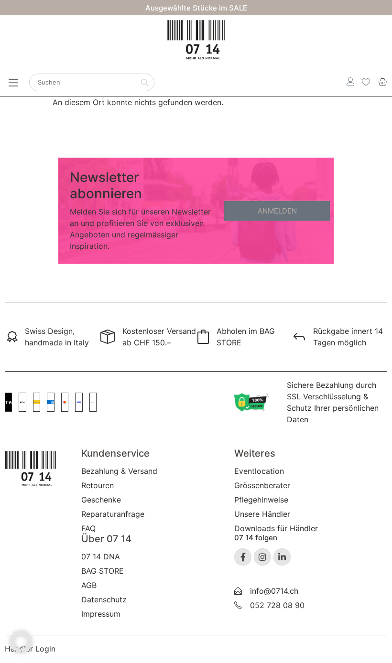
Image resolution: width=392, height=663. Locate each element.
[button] (21, 642)
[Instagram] (262, 557)
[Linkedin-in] (282, 557)
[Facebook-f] (242, 557)
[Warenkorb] (382, 81)
